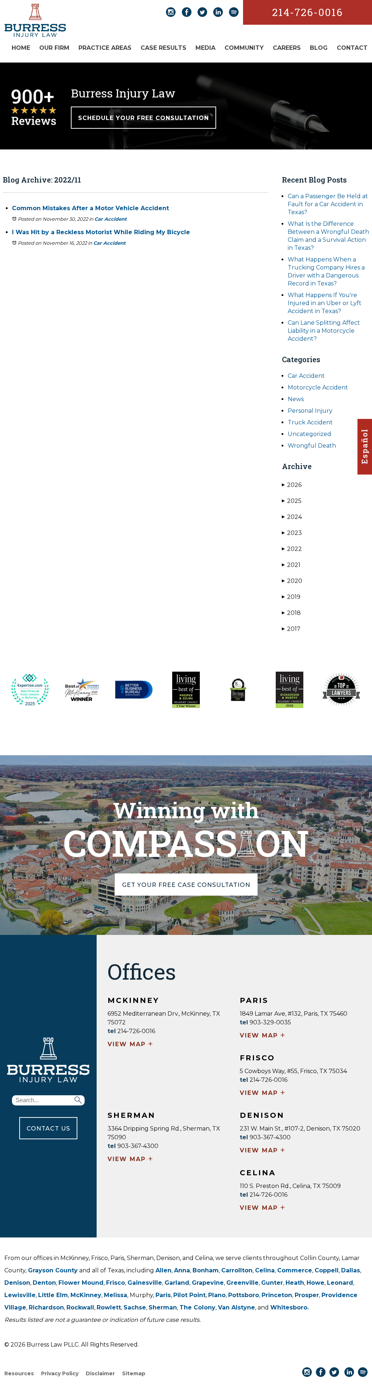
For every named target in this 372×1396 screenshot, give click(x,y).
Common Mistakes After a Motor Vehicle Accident (90, 208)
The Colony (197, 1307)
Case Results (163, 47)
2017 (291, 628)
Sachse (135, 1307)
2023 (292, 532)
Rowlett (109, 1307)
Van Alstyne (236, 1307)
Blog (319, 47)
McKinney (85, 1295)
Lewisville (20, 1295)
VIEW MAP (131, 1044)
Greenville (242, 1282)
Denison (17, 1282)
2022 (292, 548)
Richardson (46, 1307)
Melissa (115, 1295)
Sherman (163, 1307)
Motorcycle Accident (318, 387)
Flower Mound (81, 1282)
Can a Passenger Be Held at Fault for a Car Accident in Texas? (328, 204)
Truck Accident (310, 422)
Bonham (206, 1270)
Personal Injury (310, 410)
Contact (352, 47)
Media (205, 47)
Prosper (307, 1295)
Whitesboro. (289, 1307)
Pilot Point (189, 1295)
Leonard (340, 1282)
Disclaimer (100, 1373)
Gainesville (145, 1282)
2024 (292, 516)
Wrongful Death (312, 445)
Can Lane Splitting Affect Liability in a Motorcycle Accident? (324, 330)
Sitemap (133, 1373)
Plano (217, 1295)
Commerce (294, 1270)
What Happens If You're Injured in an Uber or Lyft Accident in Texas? (324, 303)
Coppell (327, 1270)
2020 (292, 580)
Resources (19, 1373)
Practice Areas (105, 47)
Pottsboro (243, 1295)
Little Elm (53, 1295)
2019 (291, 596)
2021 (291, 564)
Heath (295, 1282)
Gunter (272, 1282)
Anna (182, 1270)
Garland (177, 1282)
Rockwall (80, 1307)
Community (244, 47)
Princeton (277, 1295)
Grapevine (208, 1282)
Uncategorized (309, 434)
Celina (265, 1270)
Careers (287, 47)
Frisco (115, 1282)
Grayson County (53, 1270)
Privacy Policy (59, 1373)
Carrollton (236, 1270)
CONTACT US (48, 1128)
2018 (291, 612)
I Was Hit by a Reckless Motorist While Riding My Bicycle (101, 232)
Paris (163, 1295)
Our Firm (54, 47)
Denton (44, 1282)
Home (21, 47)
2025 (292, 500)
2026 (292, 484)
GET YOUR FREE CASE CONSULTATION (186, 884)
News (296, 399)
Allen (163, 1270)
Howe (315, 1282)
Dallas (350, 1270)
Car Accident (110, 219)
